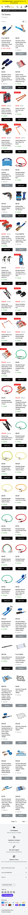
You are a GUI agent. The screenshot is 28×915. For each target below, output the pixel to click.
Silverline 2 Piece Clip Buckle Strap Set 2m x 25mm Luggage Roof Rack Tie (6, 78)
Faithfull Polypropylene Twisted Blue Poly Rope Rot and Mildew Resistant (6, 176)
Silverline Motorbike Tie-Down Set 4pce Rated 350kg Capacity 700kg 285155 (21, 767)
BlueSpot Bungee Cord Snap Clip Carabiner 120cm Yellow (6, 469)
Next (23, 821)
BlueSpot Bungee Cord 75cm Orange (21, 499)
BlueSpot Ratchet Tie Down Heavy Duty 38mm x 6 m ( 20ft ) (21, 273)
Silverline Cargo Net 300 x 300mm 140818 (21, 690)
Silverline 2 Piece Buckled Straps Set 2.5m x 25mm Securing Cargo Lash (21, 44)
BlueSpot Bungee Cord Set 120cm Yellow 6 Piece (20, 468)
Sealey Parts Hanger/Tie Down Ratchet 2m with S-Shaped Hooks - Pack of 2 (6, 274)
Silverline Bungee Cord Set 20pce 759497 (6, 208)
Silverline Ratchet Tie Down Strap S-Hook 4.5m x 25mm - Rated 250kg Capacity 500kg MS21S (6, 803)
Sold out (21, 53)
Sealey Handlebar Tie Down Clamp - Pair (20, 306)
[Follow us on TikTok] (14, 892)
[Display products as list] (26, 21)
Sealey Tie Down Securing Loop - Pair (20, 110)
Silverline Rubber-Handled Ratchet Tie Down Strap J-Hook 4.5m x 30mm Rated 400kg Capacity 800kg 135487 (21, 626)
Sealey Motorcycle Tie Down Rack (6, 657)
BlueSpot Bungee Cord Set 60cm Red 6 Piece (21, 530)
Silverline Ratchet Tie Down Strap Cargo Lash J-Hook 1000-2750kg (6, 43)
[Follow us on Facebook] (2, 892)
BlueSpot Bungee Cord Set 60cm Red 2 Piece (6, 402)
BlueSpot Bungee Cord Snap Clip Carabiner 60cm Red (20, 175)
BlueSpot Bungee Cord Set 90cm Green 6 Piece (20, 437)
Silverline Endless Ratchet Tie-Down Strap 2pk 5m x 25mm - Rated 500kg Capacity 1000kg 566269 (6, 768)
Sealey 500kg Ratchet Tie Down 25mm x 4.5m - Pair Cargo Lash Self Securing (6, 240)
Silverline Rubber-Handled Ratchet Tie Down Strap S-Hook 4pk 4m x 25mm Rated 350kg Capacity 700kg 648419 (21, 804)
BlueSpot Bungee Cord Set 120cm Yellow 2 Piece (6, 500)
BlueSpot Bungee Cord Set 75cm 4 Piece (6, 560)
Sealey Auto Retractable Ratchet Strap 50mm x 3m (6, 437)
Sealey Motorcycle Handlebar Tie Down (6, 336)
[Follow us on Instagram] (8, 892)
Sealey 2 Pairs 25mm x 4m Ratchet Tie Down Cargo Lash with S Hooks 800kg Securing (21, 78)
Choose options (7, 53)
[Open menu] (2, 6)
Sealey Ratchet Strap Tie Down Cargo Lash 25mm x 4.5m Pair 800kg (6, 143)
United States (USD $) (7, 884)
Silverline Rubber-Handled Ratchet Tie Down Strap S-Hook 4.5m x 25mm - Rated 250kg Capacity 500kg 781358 (6, 731)
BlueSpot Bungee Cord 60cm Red (20, 560)
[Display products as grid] (23, 21)
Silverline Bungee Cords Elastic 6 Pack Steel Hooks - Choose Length (21, 659)
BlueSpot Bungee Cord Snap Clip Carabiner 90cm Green (20, 367)
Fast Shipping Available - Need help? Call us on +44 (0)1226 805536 (14, 2)
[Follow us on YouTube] (11, 892)
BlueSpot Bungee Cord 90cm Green (6, 529)
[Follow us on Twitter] (5, 892)
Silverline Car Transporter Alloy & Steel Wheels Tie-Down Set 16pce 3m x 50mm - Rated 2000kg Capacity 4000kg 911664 (6, 694)
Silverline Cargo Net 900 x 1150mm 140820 (21, 728)
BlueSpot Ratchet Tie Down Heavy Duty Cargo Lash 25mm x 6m (20, 592)
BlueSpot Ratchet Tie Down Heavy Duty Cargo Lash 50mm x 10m (6, 624)
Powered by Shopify (6, 911)
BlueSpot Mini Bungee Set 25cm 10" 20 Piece (20, 208)
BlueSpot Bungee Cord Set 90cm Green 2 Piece (6, 591)
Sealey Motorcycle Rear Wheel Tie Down (21, 142)
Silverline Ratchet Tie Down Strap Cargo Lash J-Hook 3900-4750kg (21, 239)
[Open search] (17, 7)
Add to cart (21, 87)
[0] (25, 7)
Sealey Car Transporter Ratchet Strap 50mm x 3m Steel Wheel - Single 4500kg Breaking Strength (21, 405)
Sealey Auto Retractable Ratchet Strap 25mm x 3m (6, 306)
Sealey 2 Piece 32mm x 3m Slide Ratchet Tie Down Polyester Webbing (6, 111)
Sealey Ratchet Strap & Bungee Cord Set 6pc (20, 336)
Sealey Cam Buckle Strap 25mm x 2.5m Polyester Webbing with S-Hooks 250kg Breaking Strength (6, 369)
